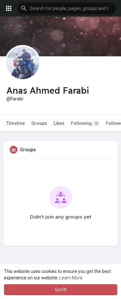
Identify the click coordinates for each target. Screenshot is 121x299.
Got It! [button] (60, 289)
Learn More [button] (71, 277)
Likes (59, 123)
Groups (39, 123)
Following (84, 123)
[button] (66, 8)
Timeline (15, 123)
